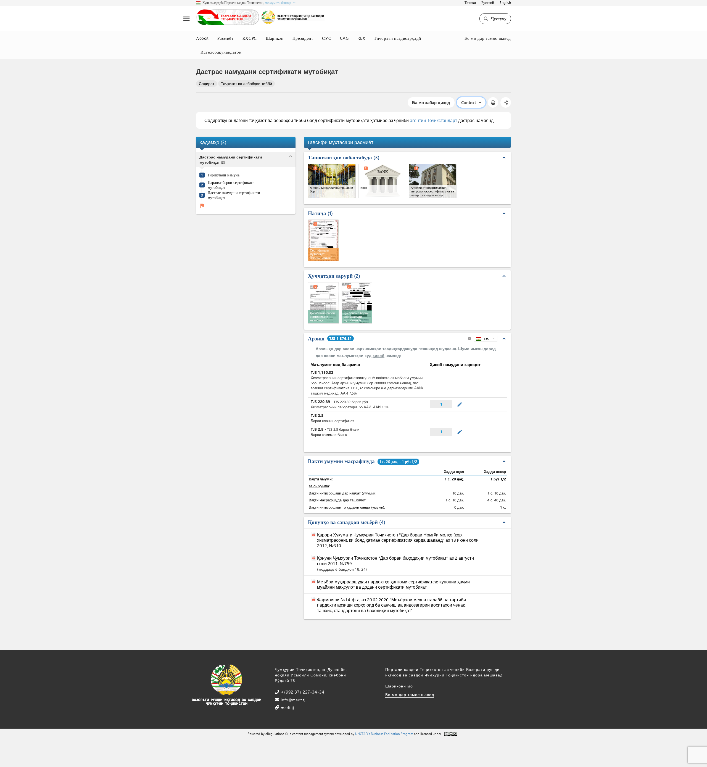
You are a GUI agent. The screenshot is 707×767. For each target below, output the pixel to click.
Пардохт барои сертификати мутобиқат (231, 185)
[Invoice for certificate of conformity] (323, 303)
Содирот (206, 83)
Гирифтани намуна (223, 175)
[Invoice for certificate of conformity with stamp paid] (357, 303)
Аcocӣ (202, 38)
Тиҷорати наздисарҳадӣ (397, 38)
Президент (302, 38)
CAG (344, 38)
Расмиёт (225, 38)
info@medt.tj (292, 699)
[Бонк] (382, 181)
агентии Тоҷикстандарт (433, 120)
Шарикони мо (399, 686)
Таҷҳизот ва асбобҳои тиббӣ (246, 83)
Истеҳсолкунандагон (221, 52)
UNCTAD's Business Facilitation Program (384, 733)
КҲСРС (249, 38)
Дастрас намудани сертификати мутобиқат (234, 195)
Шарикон (275, 38)
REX (361, 38)
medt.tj (286, 707)
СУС (326, 38)
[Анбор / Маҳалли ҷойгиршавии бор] (332, 181)
